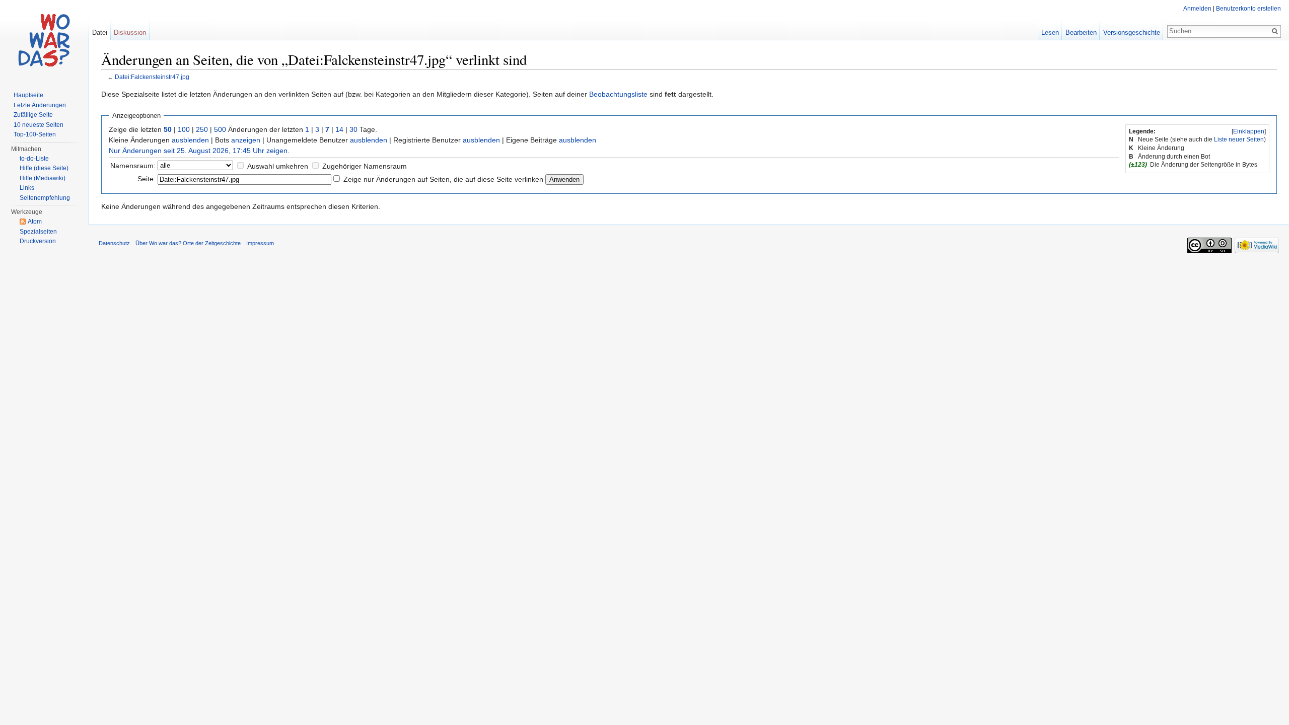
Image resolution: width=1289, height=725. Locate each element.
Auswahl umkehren (277, 166)
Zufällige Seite (33, 114)
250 (202, 129)
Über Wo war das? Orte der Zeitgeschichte (188, 243)
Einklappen (1248, 131)
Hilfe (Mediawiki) (42, 178)
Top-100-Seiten (35, 134)
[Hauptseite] (44, 40)
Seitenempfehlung (45, 197)
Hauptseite (28, 95)
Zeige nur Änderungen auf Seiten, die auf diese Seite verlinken (443, 179)
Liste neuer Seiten (1239, 139)
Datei (99, 32)
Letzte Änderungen (40, 105)
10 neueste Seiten (38, 124)
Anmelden (1197, 8)
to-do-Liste (34, 158)
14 (339, 129)
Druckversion (38, 241)
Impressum (260, 243)
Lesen (1050, 32)
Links (27, 187)
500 (220, 129)
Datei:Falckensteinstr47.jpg (152, 77)
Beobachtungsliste (618, 94)
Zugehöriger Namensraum (364, 166)
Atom (35, 221)
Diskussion (130, 32)
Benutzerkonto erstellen (1248, 8)
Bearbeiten (1081, 32)
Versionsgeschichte (1131, 32)
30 (353, 129)
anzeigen (245, 140)
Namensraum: (133, 166)
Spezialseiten (38, 231)
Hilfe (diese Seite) (44, 168)
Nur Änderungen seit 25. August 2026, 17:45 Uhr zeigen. (199, 151)
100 (184, 129)
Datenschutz (114, 243)
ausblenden (190, 140)
